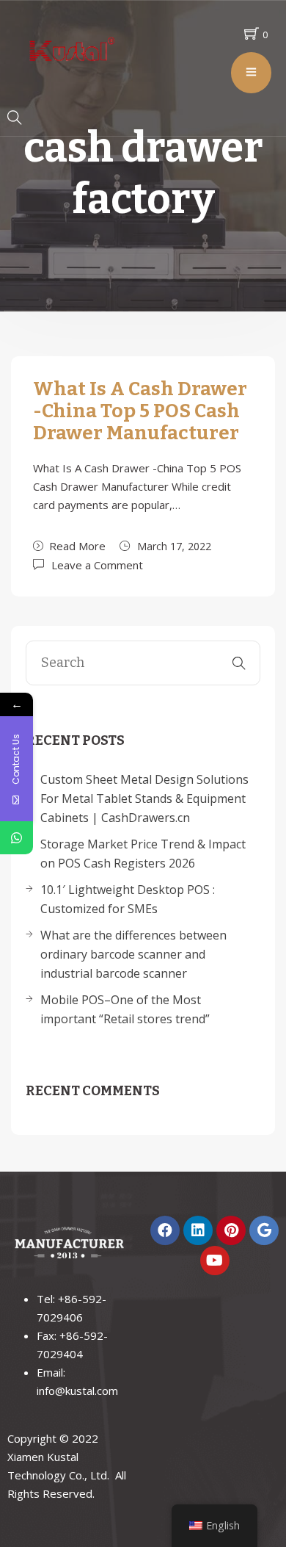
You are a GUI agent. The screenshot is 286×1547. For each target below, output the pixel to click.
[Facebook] (165, 1230)
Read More (77, 545)
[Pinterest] (231, 1230)
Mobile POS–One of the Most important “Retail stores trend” (125, 1009)
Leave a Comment (97, 564)
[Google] (264, 1230)
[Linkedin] (198, 1230)
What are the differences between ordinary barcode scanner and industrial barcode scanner (133, 954)
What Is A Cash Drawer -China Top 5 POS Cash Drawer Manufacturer (140, 411)
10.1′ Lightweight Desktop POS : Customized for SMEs (127, 899)
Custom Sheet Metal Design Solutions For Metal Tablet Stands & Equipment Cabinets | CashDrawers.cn (144, 798)
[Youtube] (215, 1260)
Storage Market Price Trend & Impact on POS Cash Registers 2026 (143, 853)
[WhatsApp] (16, 837)
